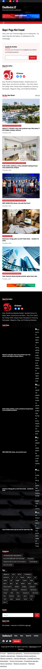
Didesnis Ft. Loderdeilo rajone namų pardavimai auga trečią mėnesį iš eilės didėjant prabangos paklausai (21, 129)
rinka (18, 596)
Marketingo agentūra (14, 653)
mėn (17, 583)
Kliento (25, 580)
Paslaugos (30, 558)
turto (5, 599)
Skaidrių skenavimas (7, 656)
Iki (12, 577)
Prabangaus (26, 593)
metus (5, 583)
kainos (5, 580)
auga (13, 574)
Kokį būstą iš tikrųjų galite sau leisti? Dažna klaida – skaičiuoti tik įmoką (20, 239)
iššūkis (29, 577)
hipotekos (6, 577)
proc (4, 596)
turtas (32, 596)
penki (11, 593)
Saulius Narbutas (20, 658)
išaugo (22, 577)
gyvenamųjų (27, 574)
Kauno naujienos (6, 664)
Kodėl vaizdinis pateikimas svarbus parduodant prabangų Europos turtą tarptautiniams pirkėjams (20, 166)
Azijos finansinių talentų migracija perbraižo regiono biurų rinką (19, 276)
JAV (35, 577)
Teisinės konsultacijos (31, 653)
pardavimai (15, 589)
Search (32, 58)
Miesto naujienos (6, 658)
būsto (19, 574)
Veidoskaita (4, 661)
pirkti (18, 593)
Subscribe (16, 641)
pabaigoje (32, 586)
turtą (11, 599)
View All (37, 95)
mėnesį (23, 583)
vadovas (18, 599)
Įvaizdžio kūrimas (34, 658)
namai (29, 583)
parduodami (33, 589)
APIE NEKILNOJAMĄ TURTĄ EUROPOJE (12, 273)
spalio (25, 596)
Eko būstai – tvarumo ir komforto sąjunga (16, 625)
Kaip (11, 580)
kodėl (31, 580)
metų (11, 583)
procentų (11, 596)
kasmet (18, 580)
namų (35, 583)
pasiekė (5, 593)
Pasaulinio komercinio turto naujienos (12, 125)
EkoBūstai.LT (9, 7)
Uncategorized (33, 561)
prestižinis (35, 593)
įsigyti (5, 602)
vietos (25, 599)
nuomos (24, 586)
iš (16, 577)
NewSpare (33, 647)
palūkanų (5, 589)
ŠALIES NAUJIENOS (7, 236)
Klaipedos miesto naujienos (26, 656)
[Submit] (37, 615)
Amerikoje (6, 574)
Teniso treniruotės (16, 661)
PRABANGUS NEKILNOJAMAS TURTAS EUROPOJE (14, 163)
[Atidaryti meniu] (3, 23)
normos (17, 586)
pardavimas (24, 589)
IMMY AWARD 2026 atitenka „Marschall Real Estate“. (16, 203)
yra (31, 599)
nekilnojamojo (7, 586)
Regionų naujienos (20, 664)
